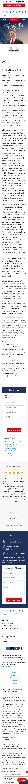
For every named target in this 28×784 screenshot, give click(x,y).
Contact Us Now (14, 430)
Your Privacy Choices (13, 698)
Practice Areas (8, 438)
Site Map (14, 680)
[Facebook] (8, 648)
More (23, 19)
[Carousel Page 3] (18, 512)
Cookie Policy (8, 700)
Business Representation (13, 442)
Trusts (10, 455)
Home (5, 19)
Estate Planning (10, 449)
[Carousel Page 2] (14, 512)
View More (14, 519)
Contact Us (14, 19)
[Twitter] (12, 648)
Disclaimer (14, 675)
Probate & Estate (11, 451)
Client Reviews (14, 466)
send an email (16, 371)
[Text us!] (22, 780)
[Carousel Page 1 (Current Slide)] (10, 512)
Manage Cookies (19, 700)
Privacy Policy (14, 678)
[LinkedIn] (16, 648)
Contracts (8, 446)
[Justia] (20, 648)
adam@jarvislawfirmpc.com (13, 376)
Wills (9, 453)
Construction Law (11, 444)
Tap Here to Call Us (14, 5)
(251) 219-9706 (13, 628)
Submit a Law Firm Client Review (14, 525)
